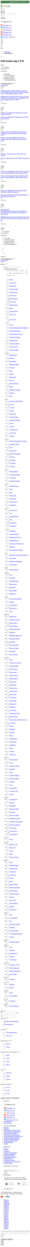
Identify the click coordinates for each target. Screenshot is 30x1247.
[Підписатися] (5, 1172)
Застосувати (15, 1098)
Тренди (6, 1143)
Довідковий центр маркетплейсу (13, 1136)
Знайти (3, 18)
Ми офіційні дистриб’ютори (12, 1130)
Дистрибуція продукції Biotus (12, 1132)
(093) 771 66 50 (7, 30)
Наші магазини (8, 1163)
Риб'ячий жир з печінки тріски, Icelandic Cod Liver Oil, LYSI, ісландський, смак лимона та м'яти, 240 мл (15, 218)
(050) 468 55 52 (7, 32)
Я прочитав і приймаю (6, 1239)
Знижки (6, 1149)
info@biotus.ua (8, 1121)
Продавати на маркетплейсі (12, 1135)
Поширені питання (9, 1160)
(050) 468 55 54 (7, 34)
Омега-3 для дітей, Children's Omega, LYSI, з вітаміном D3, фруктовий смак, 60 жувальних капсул (14, 139)
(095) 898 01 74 (7, 25)
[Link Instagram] (7, 1189)
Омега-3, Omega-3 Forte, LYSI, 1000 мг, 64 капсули (15, 158)
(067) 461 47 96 (7, 37)
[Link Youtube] (10, 1189)
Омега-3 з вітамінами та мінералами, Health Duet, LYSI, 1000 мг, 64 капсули (15, 195)
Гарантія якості (8, 1158)
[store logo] (5, 7)
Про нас (6, 1127)
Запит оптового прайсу (10, 1133)
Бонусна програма (9, 1155)
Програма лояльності (10, 1154)
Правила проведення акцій (11, 1138)
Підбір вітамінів (8, 1142)
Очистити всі (4, 85)
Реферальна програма (10, 1157)
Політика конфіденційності (12, 1139)
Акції (5, 1148)
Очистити (8, 1098)
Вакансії (6, 1129)
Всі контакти (7, 1123)
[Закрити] (2, 1235)
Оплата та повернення (10, 1152)
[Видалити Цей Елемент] (4, 87)
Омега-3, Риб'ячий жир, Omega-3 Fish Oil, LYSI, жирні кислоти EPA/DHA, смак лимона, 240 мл (14, 176)
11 (1, 101)
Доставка (6, 1151)
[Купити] (2, 108)
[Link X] (12, 1189)
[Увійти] (2, 39)
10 (1, 198)
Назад (2, 1098)
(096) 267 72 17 (7, 27)
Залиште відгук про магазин (12, 1161)
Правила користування (10, 1141)
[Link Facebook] (5, 1189)
